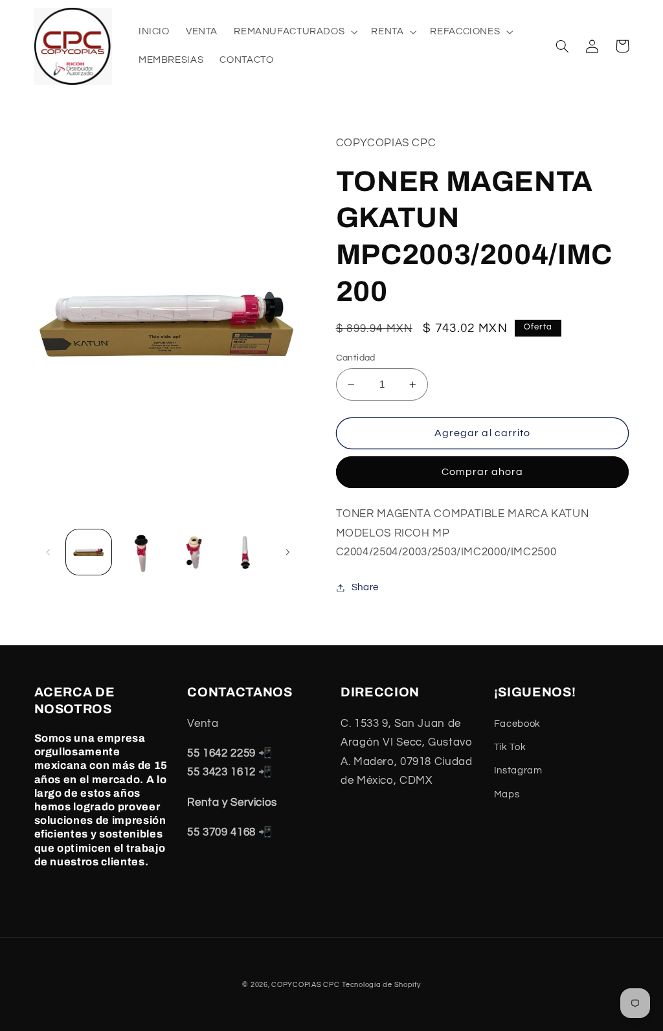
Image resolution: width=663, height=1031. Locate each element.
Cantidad (356, 357)
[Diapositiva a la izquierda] (48, 552)
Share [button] (365, 587)
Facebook (517, 724)
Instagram (518, 770)
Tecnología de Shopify (381, 984)
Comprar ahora (483, 472)
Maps (507, 794)
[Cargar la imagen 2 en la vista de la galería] (141, 552)
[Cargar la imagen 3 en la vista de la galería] (193, 552)
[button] (294, 31)
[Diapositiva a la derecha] (287, 552)
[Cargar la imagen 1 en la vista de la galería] (88, 552)
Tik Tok (510, 747)
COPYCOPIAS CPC (305, 984)
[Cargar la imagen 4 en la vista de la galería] (245, 552)
